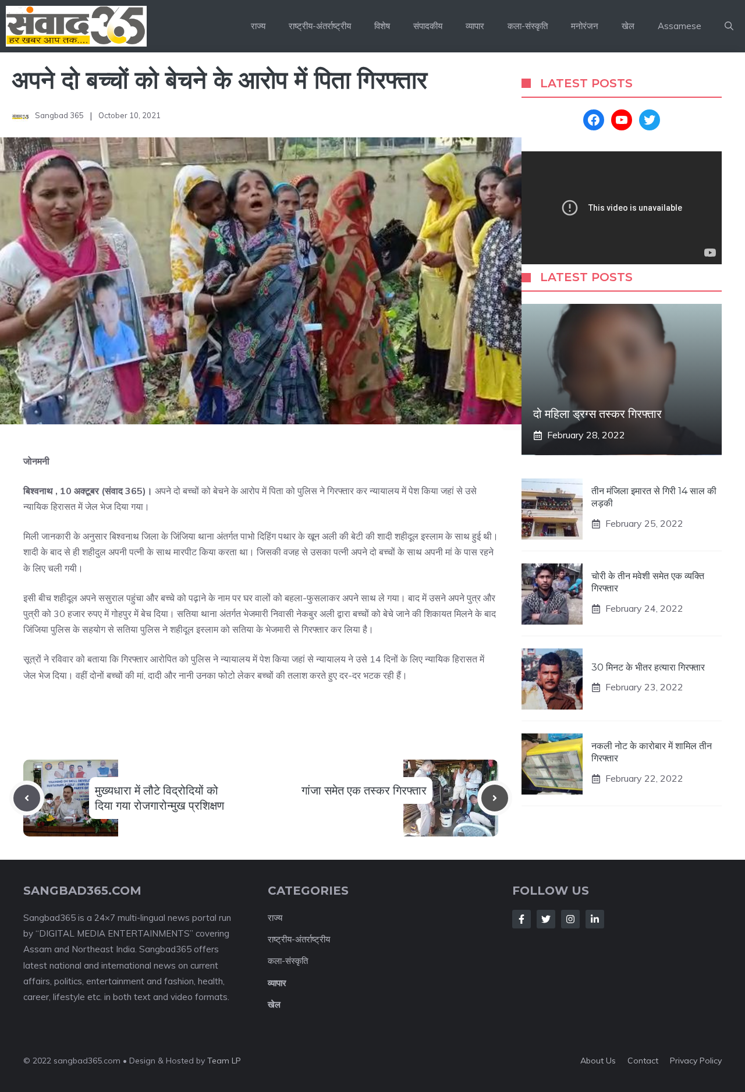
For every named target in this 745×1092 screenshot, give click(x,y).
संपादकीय (427, 25)
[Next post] (494, 798)
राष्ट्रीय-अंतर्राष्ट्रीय (320, 25)
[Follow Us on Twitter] (546, 919)
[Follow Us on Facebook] (521, 919)
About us (598, 1060)
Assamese (679, 25)
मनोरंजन (584, 25)
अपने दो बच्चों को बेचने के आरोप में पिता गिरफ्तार (219, 80)
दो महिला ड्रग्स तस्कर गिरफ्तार (597, 414)
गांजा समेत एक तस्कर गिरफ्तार (364, 790)
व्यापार (475, 25)
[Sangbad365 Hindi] (76, 26)
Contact (642, 1060)
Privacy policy (696, 1060)
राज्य (258, 25)
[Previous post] (26, 798)
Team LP (224, 1060)
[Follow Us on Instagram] (570, 919)
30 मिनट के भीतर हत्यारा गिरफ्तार (648, 667)
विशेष (382, 25)
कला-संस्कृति (528, 25)
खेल (628, 25)
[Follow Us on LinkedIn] (595, 919)
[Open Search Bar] (729, 26)
